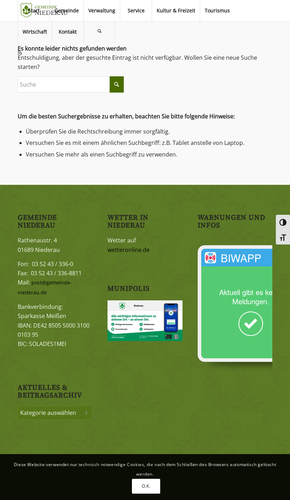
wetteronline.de (129, 250)
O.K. (146, 486)
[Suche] (99, 31)
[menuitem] (34, 10)
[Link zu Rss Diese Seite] (19, 52)
